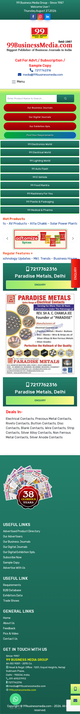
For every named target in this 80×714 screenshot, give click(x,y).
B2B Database (12, 590)
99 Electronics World (40, 144)
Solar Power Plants (58, 223)
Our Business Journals (40, 107)
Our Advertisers (13, 536)
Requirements (12, 585)
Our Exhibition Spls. (40, 126)
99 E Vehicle (40, 177)
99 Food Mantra (39, 185)
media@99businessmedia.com (42, 74)
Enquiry (75, 273)
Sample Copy (11, 562)
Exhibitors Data (13, 595)
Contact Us (10, 638)
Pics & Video (10, 633)
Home (6, 618)
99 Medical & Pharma (40, 210)
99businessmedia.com (22, 689)
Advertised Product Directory (21, 531)
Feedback (9, 628)
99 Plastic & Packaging (40, 201)
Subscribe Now (12, 557)
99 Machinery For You (40, 193)
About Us (9, 623)
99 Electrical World (40, 152)
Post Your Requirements (40, 135)
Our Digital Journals (40, 117)
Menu (20, 81)
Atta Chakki (33, 223)
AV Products (12, 223)
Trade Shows (11, 600)
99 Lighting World (40, 160)
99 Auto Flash (40, 168)
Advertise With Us (14, 567)
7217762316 (42, 70)
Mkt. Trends (40, 258)
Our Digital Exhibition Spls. (19, 552)
